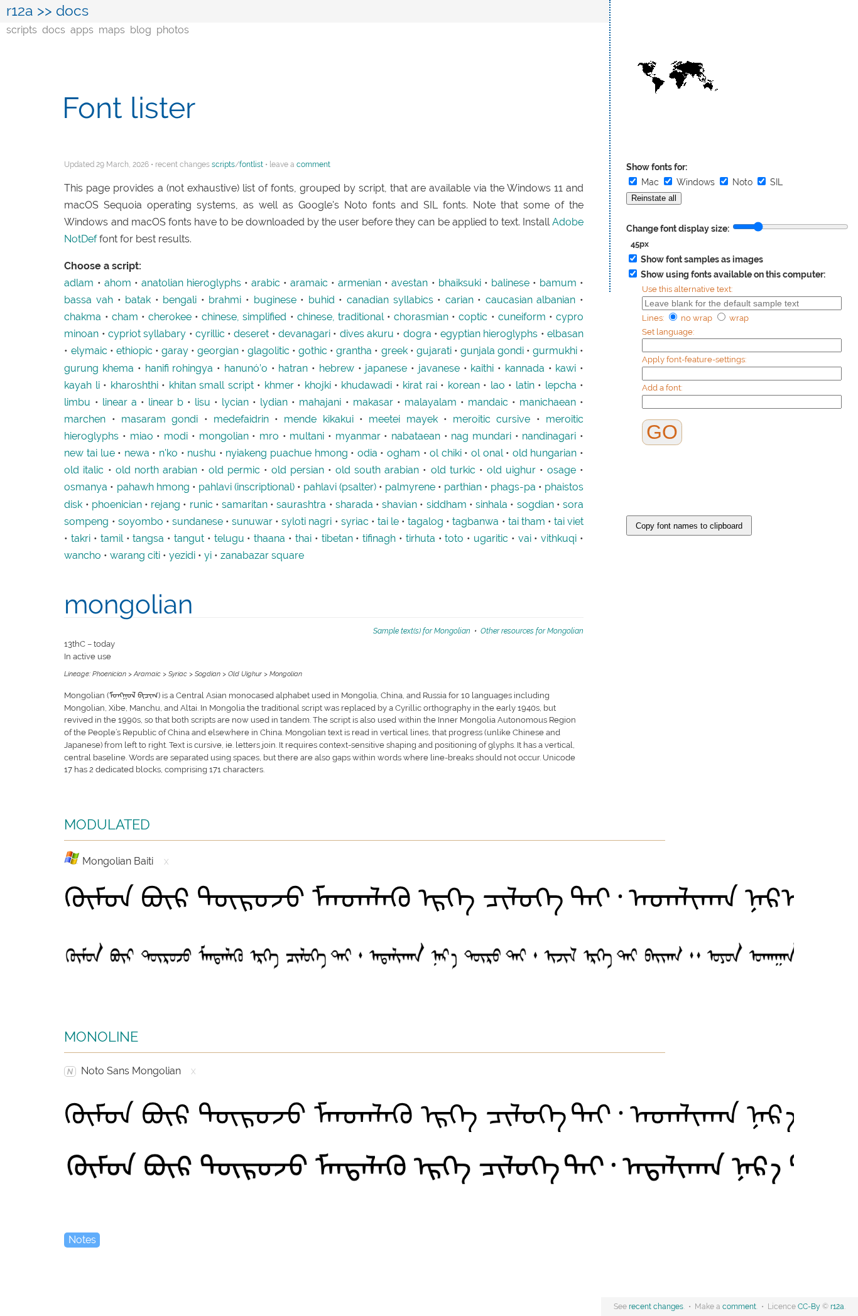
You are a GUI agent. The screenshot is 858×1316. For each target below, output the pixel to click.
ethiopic (134, 351)
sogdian (535, 504)
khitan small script (211, 385)
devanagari (304, 334)
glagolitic (268, 351)
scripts (21, 30)
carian (459, 300)
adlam (79, 283)
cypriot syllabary (147, 334)
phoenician (117, 504)
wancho (82, 555)
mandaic (488, 402)
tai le (388, 521)
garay (174, 351)
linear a (119, 402)
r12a (19, 10)
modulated (107, 822)
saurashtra (301, 504)
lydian (274, 402)
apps (82, 30)
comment (313, 164)
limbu (77, 402)
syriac (355, 521)
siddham (446, 504)
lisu (202, 402)
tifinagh (379, 538)
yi (208, 555)
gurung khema (99, 368)
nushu (201, 453)
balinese (510, 283)
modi (176, 436)
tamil (111, 538)
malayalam (431, 402)
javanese (439, 368)
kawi (565, 368)
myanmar (358, 436)
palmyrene (410, 487)
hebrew (336, 368)
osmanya (85, 487)
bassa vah (88, 300)
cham (125, 317)
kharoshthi (134, 385)
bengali (180, 300)
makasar (373, 402)
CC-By (809, 1306)
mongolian (224, 436)
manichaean (547, 402)
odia (367, 453)
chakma (82, 317)
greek (394, 351)
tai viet (569, 521)
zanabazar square (262, 555)
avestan (409, 283)
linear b (165, 402)
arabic (265, 283)
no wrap (696, 318)
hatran (293, 368)
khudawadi (366, 385)
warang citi (135, 555)
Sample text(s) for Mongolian (421, 630)
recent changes (656, 1306)
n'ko (168, 453)
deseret (251, 334)
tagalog (425, 521)
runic (201, 504)
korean (464, 385)
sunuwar (252, 521)
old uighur (511, 470)
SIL (775, 182)
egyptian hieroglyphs (489, 334)
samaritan (245, 504)
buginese (275, 300)
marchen (85, 419)
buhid (321, 300)
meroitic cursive (491, 419)
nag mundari (481, 436)
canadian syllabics (390, 300)
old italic (84, 470)
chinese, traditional (340, 317)
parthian (463, 487)
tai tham (526, 521)
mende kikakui (318, 419)
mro (269, 436)
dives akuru (367, 334)
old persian (297, 470)
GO (662, 432)
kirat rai (420, 385)
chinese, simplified (244, 317)
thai (303, 538)
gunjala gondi (492, 351)
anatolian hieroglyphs (191, 283)
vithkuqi (559, 538)
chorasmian (421, 317)
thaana (269, 538)
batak (138, 300)
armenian (359, 283)
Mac (650, 182)
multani (307, 436)
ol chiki (446, 453)
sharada (354, 504)
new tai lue (89, 453)
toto (454, 538)
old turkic (453, 470)
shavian (399, 504)
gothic (312, 351)
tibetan (337, 538)
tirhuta (420, 538)
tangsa (148, 538)
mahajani (320, 402)
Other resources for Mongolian (532, 630)
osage (561, 470)
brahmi (225, 300)
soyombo (140, 521)
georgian (218, 351)
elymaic (89, 351)
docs (53, 30)
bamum (558, 283)
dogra (417, 334)
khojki (318, 385)
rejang (165, 504)
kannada (525, 368)
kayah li (81, 385)
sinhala (491, 504)
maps (112, 30)
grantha (354, 351)
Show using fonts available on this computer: (732, 274)
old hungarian (545, 453)
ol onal (487, 453)
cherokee (170, 317)
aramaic (309, 283)
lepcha (561, 385)
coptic (473, 317)
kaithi (482, 368)
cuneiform (522, 317)
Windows (695, 182)
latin (525, 385)
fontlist (251, 164)
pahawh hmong (153, 487)
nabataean (415, 436)
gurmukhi (555, 351)
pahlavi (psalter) (339, 487)
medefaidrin (241, 419)
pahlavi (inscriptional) (246, 487)
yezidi (182, 555)
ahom (117, 283)
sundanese (197, 521)
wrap (738, 318)
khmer (279, 385)
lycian (235, 402)
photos (172, 30)
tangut (189, 538)
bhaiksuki (459, 283)
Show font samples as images (701, 259)
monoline (101, 1035)
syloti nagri (306, 521)
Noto (742, 182)
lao (498, 385)
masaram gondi (159, 419)
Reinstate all (653, 198)
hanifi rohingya (179, 368)
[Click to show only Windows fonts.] (72, 858)
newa (136, 453)
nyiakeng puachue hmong (286, 453)
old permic (234, 470)
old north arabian (156, 470)
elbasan (565, 334)
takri (80, 538)
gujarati (434, 351)
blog (140, 30)
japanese (386, 368)
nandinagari (549, 436)
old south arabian (377, 470)
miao (141, 436)
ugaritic (491, 538)
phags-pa (513, 487)
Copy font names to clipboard (689, 526)
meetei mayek (403, 419)
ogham (403, 453)
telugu (229, 538)
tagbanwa (475, 521)
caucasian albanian (531, 300)
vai (524, 538)
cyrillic (210, 334)
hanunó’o (246, 368)
